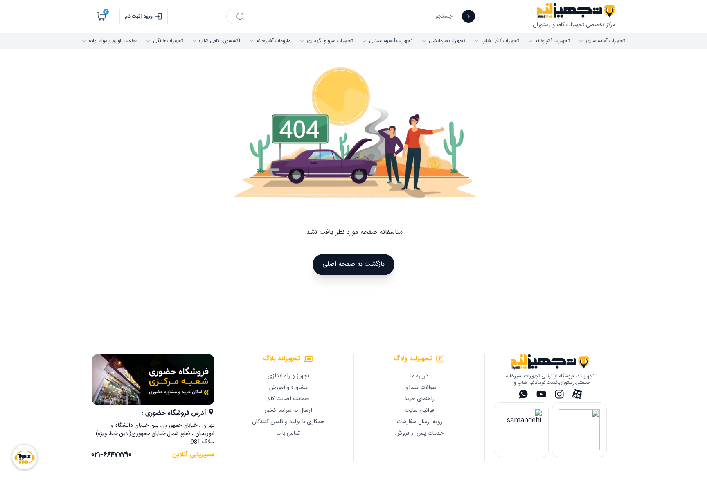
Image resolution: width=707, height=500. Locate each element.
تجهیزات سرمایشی (447, 41)
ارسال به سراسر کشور (288, 410)
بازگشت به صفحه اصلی (353, 264)
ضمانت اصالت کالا (288, 399)
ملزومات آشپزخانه (273, 41)
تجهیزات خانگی (168, 41)
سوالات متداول (419, 387)
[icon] (468, 16)
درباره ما (419, 376)
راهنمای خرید (419, 399)
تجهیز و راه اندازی (288, 376)
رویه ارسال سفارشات (419, 422)
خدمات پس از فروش (419, 433)
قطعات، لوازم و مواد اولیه (113, 41)
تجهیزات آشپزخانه (552, 41)
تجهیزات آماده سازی (605, 41)
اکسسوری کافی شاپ (219, 41)
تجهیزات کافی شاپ (500, 41)
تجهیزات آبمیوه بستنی (390, 41)
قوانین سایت (419, 410)
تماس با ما (288, 433)
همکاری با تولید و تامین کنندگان (288, 422)
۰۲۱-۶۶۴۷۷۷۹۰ (112, 455)
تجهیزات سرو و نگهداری (330, 41)
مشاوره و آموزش (288, 387)
